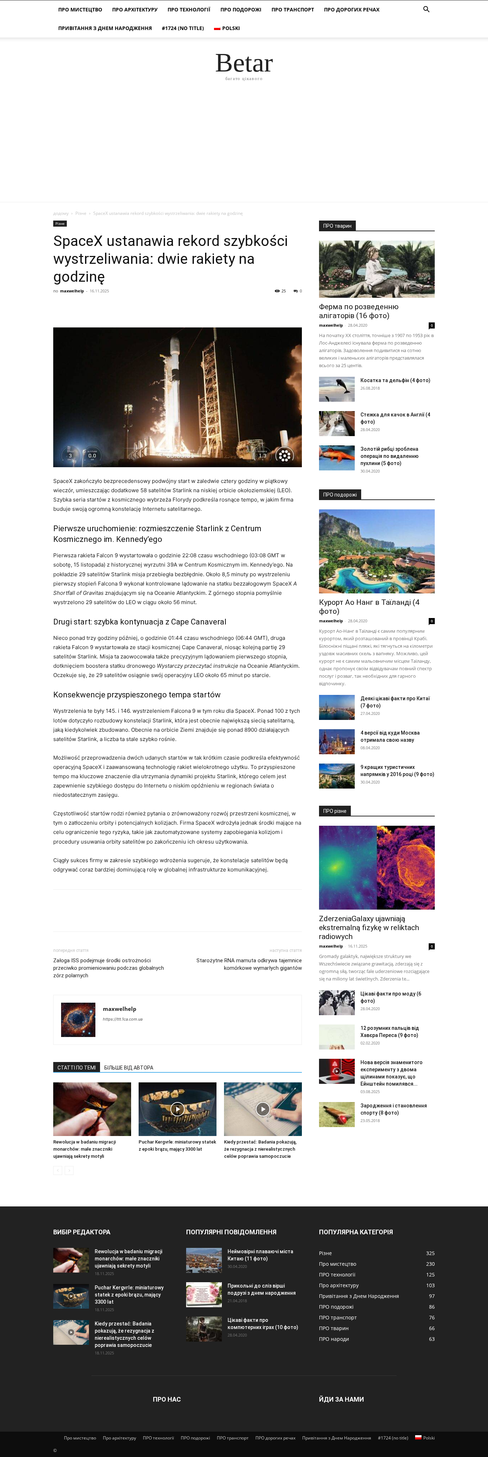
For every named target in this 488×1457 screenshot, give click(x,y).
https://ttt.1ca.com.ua (123, 1019)
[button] (426, 10)
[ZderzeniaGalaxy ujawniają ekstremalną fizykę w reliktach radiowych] (377, 868)
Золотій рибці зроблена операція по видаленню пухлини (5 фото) (389, 456)
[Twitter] (77, 307)
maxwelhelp (72, 290)
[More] (126, 307)
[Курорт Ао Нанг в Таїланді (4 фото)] (377, 551)
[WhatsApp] (110, 307)
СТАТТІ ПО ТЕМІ (77, 1068)
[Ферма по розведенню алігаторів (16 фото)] (377, 269)
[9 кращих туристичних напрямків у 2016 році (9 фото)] (337, 776)
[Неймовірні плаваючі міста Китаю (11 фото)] (204, 1260)
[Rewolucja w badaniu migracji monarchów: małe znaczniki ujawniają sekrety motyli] (92, 1109)
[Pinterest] (93, 307)
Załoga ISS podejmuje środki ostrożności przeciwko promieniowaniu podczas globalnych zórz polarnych (108, 968)
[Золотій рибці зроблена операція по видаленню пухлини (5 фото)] (337, 457)
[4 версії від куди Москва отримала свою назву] (337, 741)
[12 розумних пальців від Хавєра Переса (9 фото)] (337, 1036)
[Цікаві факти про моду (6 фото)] (337, 1002)
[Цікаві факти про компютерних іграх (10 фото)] (204, 1329)
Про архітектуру (135, 9)
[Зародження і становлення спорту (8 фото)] (337, 1114)
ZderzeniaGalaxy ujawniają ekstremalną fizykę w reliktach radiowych (369, 927)
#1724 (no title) (183, 28)
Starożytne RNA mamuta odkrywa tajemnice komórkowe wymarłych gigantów (249, 964)
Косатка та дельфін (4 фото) (395, 380)
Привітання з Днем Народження (105, 28)
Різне (80, 213)
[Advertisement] (244, 148)
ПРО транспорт (293, 9)
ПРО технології (189, 9)
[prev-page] (57, 1170)
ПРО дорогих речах (351, 9)
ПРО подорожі (241, 9)
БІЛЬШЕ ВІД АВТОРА (128, 1068)
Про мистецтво (80, 9)
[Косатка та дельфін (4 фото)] (337, 389)
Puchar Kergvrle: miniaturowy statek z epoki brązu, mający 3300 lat (129, 1295)
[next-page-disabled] (69, 1170)
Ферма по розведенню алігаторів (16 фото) (359, 311)
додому (61, 213)
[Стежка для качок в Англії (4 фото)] (337, 423)
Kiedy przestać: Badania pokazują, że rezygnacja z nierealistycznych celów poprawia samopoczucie (260, 1149)
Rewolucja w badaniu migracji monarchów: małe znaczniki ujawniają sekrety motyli (84, 1149)
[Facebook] (60, 307)
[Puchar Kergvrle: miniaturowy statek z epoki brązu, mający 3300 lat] (177, 1109)
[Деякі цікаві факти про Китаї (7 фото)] (337, 707)
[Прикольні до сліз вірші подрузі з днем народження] (204, 1294)
